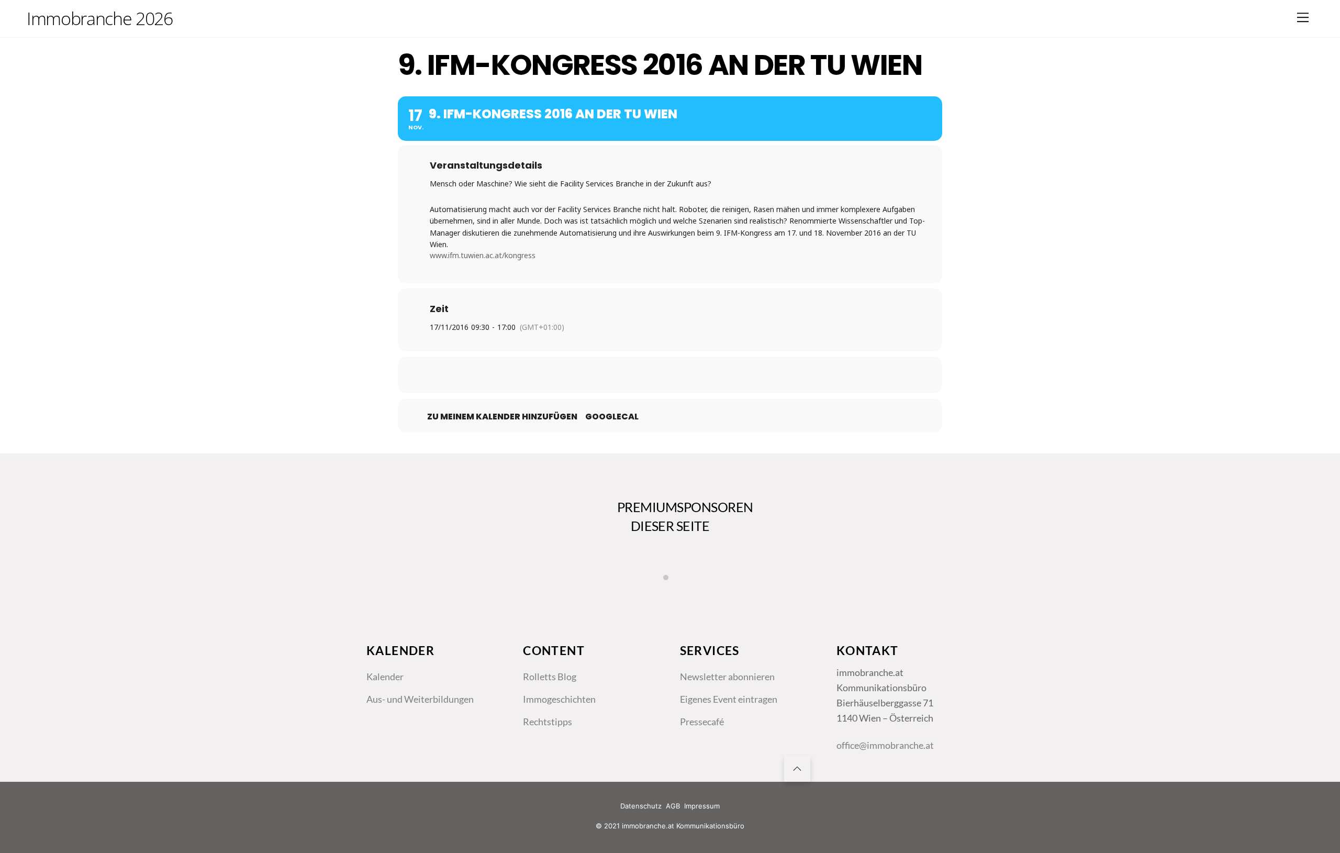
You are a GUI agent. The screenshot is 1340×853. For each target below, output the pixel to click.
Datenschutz (641, 806)
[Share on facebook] (618, 375)
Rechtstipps (547, 721)
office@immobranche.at (885, 745)
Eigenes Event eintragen (728, 699)
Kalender (385, 676)
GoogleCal (612, 417)
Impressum (702, 806)
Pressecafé (702, 721)
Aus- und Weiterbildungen (420, 699)
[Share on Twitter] (644, 375)
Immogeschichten (559, 699)
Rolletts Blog (549, 676)
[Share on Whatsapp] (696, 375)
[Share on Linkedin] (670, 375)
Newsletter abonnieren (727, 676)
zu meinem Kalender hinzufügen (502, 417)
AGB (673, 806)
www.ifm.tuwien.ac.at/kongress (482, 255)
